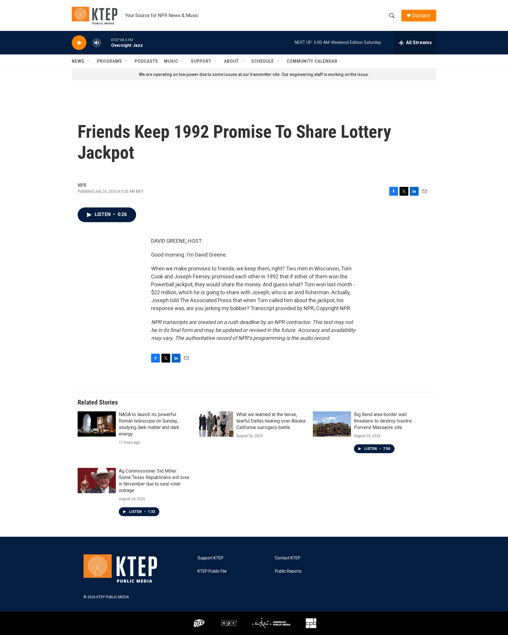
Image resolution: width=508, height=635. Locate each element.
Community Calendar (312, 61)
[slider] (106, 42)
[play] (79, 42)
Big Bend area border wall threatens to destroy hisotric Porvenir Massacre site (383, 421)
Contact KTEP (287, 558)
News (78, 61)
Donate (421, 15)
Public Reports (288, 571)
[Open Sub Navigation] (88, 61)
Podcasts (146, 61)
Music (171, 61)
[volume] (97, 42)
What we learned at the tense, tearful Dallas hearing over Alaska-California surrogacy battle (271, 421)
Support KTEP (210, 558)
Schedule (262, 61)
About (231, 61)
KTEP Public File (212, 571)
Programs (109, 61)
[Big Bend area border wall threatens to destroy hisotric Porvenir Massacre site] (332, 424)
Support (201, 61)
